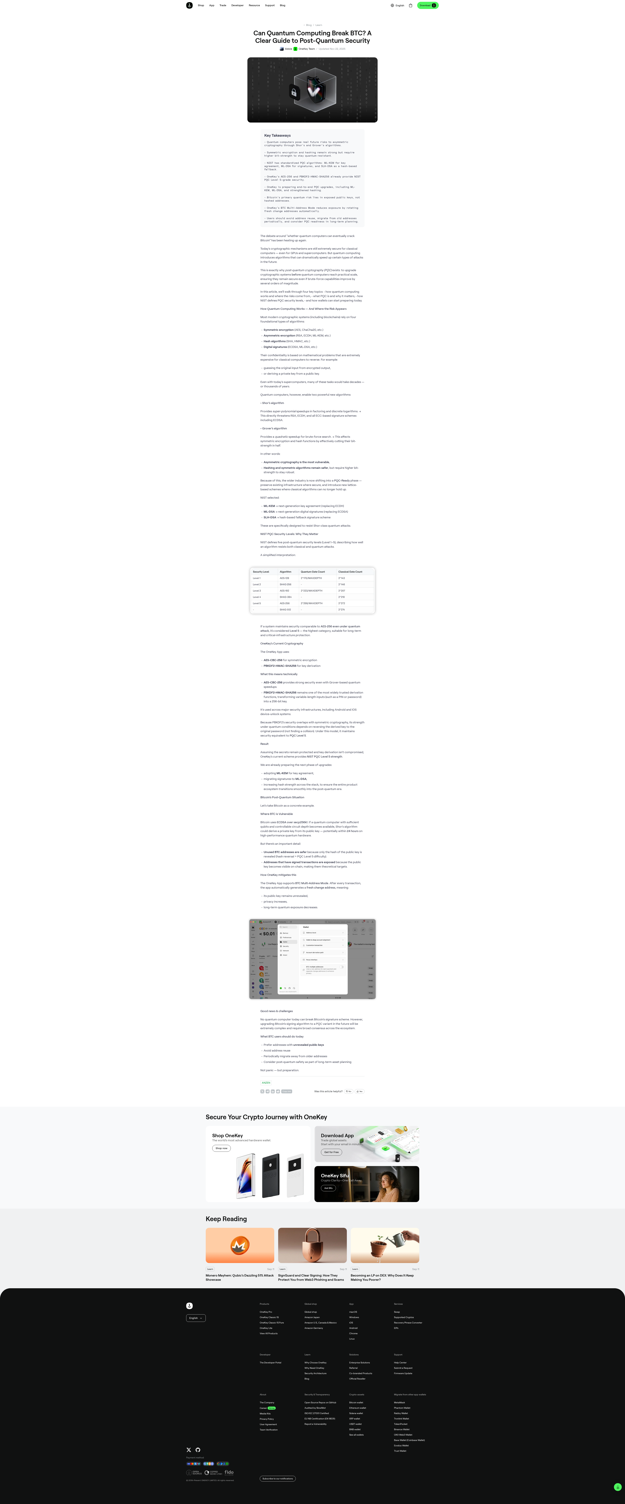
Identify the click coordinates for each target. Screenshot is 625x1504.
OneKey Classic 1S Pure (272, 1322)
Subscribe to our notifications (278, 1478)
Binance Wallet (402, 1429)
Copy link (287, 1091)
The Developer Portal (270, 1362)
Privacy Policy (267, 1419)
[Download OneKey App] (618, 1487)
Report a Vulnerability (315, 1424)
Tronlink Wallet (401, 1418)
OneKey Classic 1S (269, 1317)
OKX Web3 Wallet (403, 1434)
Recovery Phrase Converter (408, 1322)
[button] (211, 5)
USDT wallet (355, 1424)
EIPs (396, 1328)
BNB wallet (355, 1429)
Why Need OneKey (314, 1368)
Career (263, 1408)
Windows (354, 1317)
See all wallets (356, 1434)
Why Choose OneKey (315, 1362)
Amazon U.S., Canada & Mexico (321, 1322)
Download (425, 5)
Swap (397, 1312)
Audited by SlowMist (315, 1408)
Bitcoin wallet (356, 1402)
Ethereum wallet (357, 1408)
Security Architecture (315, 1373)
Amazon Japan (312, 1317)
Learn (318, 25)
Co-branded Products (360, 1373)
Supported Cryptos (404, 1317)
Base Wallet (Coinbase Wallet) (409, 1440)
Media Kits (265, 1413)
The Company (267, 1402)
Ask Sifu (328, 1188)
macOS (353, 1312)
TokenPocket (400, 1424)
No (350, 1091)
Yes (360, 1091)
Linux (352, 1338)
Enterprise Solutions (359, 1362)
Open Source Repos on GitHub (320, 1402)
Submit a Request (403, 1368)
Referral (353, 1368)
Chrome (353, 1333)
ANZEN (266, 1082)
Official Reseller (357, 1378)
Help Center (400, 1362)
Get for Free (331, 1152)
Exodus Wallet (401, 1445)
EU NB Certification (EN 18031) (320, 1418)
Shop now (221, 1148)
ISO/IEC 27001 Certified (317, 1413)
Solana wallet (356, 1413)
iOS (351, 1322)
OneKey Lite (266, 1328)
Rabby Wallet (401, 1413)
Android (353, 1328)
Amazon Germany (314, 1328)
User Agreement (268, 1424)
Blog (307, 1378)
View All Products (269, 1333)
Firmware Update (403, 1373)
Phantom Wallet (402, 1408)
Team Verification (269, 1429)
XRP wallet (354, 1418)
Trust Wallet (400, 1451)
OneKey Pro (266, 1312)
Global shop (311, 1312)
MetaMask (399, 1402)
